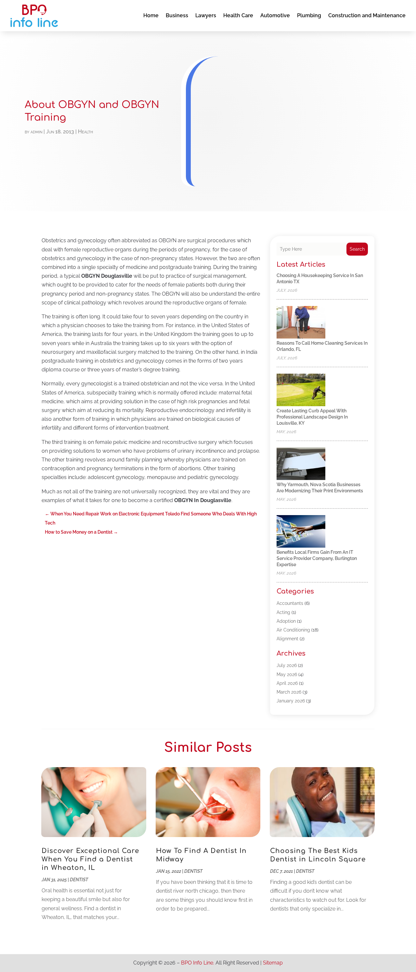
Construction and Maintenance (367, 15)
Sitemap (273, 963)
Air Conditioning (293, 629)
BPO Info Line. (197, 963)
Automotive (275, 15)
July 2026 (287, 665)
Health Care (238, 15)
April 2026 (287, 683)
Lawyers (205, 15)
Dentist (79, 879)
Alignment (287, 638)
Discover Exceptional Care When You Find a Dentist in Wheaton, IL (90, 859)
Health (85, 131)
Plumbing (309, 15)
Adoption (286, 621)
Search (357, 249)
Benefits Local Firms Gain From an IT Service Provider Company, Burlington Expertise (317, 558)
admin (36, 131)
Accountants (290, 603)
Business (177, 15)
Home (151, 15)
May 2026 (287, 674)
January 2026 (291, 700)
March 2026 (289, 692)
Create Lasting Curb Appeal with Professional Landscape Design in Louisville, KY (312, 417)
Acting (283, 612)
